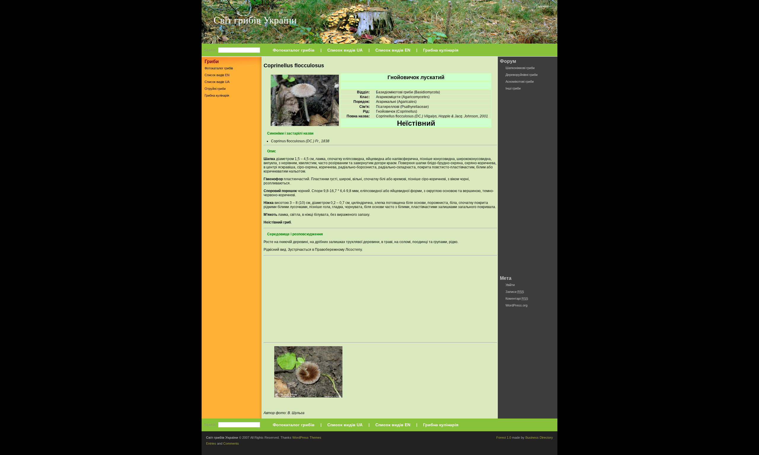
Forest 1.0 (503, 437)
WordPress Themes (306, 437)
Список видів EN (392, 50)
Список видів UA (345, 50)
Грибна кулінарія (440, 50)
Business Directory (539, 437)
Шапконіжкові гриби (520, 68)
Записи (515, 291)
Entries (211, 443)
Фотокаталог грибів (294, 50)
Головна (542, 6)
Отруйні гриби (215, 88)
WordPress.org (516, 305)
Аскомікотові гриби (520, 81)
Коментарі (517, 298)
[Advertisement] (231, 192)
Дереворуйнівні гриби (522, 74)
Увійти (510, 285)
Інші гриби (513, 88)
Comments (231, 443)
